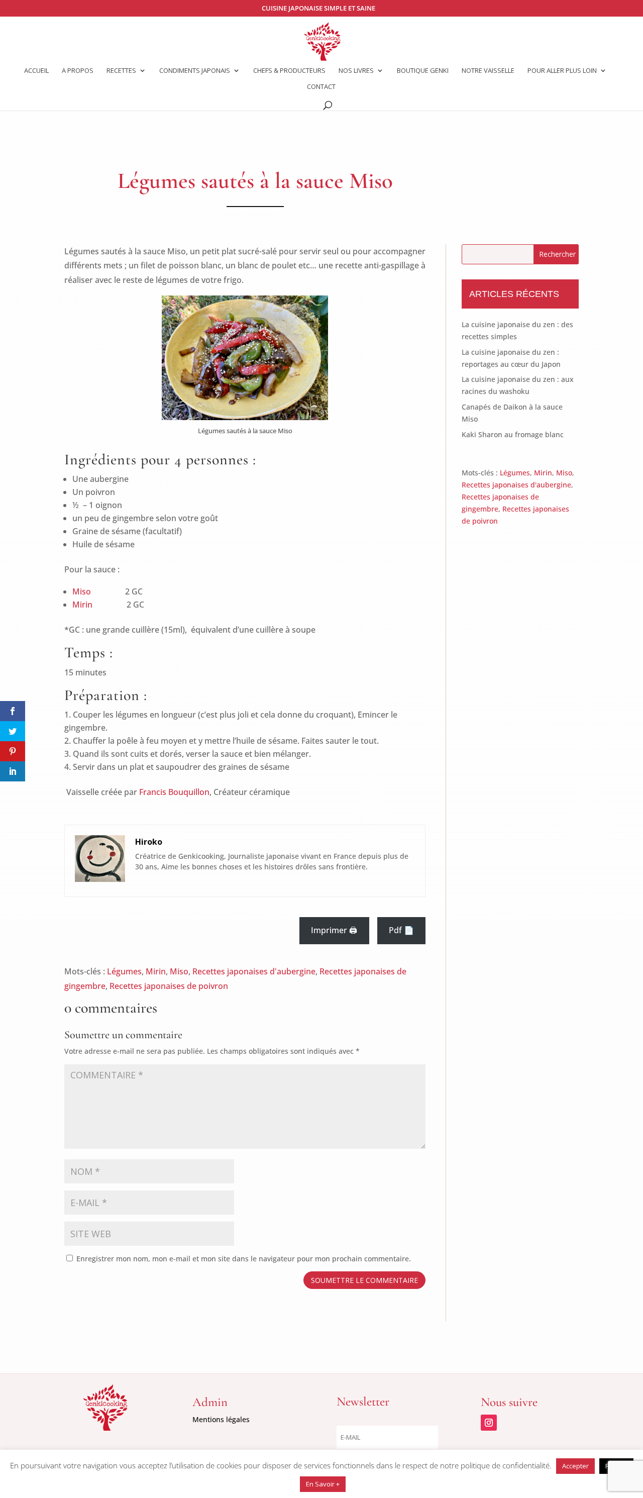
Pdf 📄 (401, 930)
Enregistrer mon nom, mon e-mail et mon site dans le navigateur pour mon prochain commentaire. (243, 1258)
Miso (81, 591)
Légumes (124, 971)
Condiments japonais (194, 71)
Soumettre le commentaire (364, 1280)
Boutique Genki (423, 71)
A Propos (77, 71)
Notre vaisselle (488, 71)
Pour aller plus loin (562, 71)
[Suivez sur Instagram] (489, 1423)
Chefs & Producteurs (289, 71)
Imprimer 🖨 (334, 930)
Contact (321, 87)
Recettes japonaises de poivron (169, 985)
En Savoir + (323, 1483)
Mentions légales (221, 1419)
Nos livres (356, 71)
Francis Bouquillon (174, 791)
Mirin (82, 604)
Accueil (36, 71)
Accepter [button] (575, 1465)
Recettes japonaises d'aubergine (253, 971)
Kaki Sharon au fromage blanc (513, 434)
